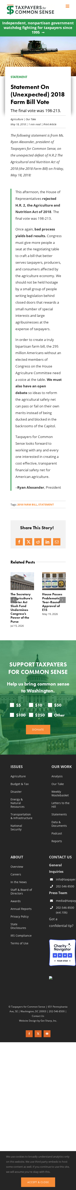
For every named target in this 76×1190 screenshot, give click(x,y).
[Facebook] (19, 541)
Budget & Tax (20, 784)
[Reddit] (38, 541)
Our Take (31, 119)
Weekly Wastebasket (60, 793)
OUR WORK (61, 767)
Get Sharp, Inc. (49, 1020)
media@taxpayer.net (66, 901)
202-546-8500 (65, 886)
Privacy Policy (20, 916)
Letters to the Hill (60, 805)
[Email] (56, 541)
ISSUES (17, 767)
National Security (16, 827)
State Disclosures (18, 926)
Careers (16, 874)
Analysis (57, 776)
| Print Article (48, 124)
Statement (46, 504)
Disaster (16, 792)
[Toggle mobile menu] (68, 6)
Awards (16, 901)
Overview (17, 867)
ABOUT (17, 857)
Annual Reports (21, 909)
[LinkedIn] (47, 541)
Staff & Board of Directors (21, 891)
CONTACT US (60, 857)
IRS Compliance (21, 935)
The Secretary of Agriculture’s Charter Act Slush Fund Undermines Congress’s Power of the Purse (21, 607)
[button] (14, 600)
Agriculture (17, 119)
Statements (59, 814)
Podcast (56, 833)
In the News (19, 882)
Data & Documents (59, 824)
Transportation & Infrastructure (21, 816)
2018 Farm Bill (27, 504)
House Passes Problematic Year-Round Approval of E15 (52, 602)
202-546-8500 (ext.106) (65, 910)
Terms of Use (19, 943)
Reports (56, 841)
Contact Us (38, 1016)
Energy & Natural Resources (18, 803)
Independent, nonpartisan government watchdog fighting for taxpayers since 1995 (38, 28)
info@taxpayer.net (66, 879)
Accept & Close (38, 1182)
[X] (28, 541)
